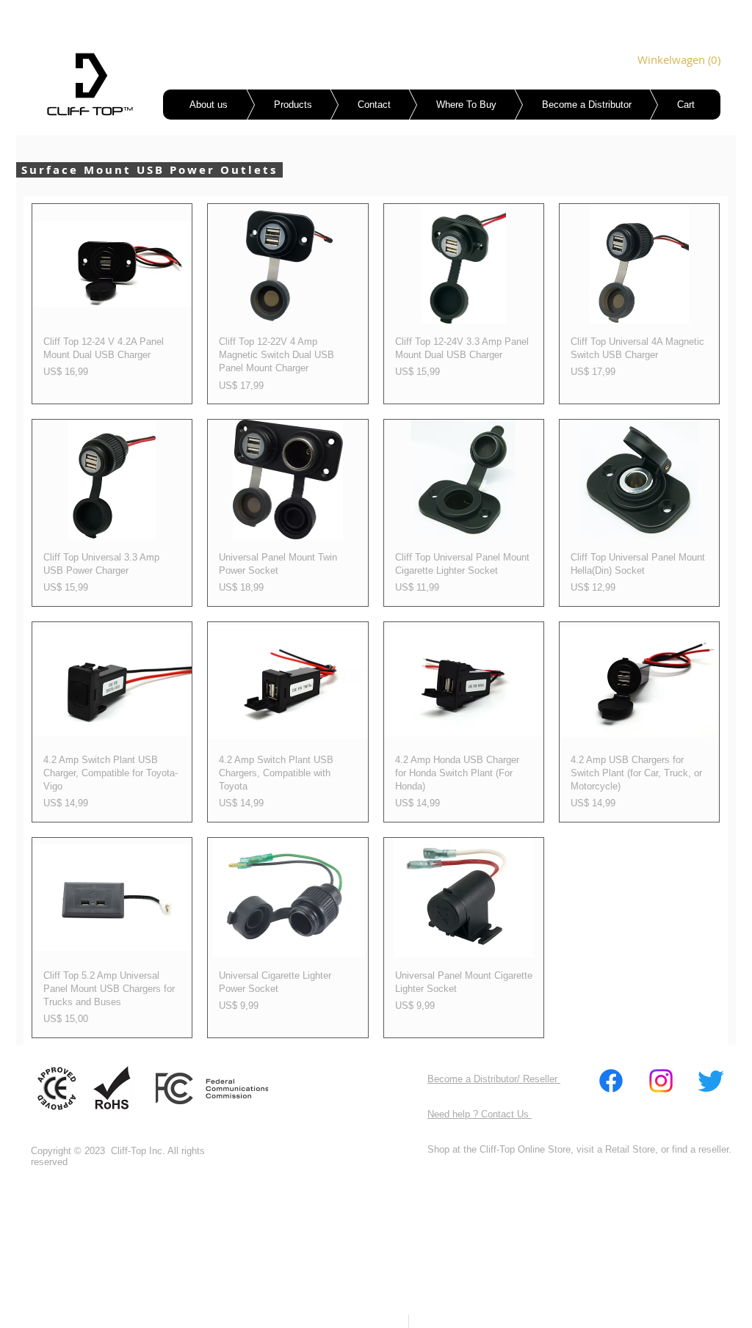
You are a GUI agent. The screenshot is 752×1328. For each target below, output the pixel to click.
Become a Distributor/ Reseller (493, 1078)
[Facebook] (611, 1080)
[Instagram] (661, 1080)
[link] (658, 60)
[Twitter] (710, 1080)
